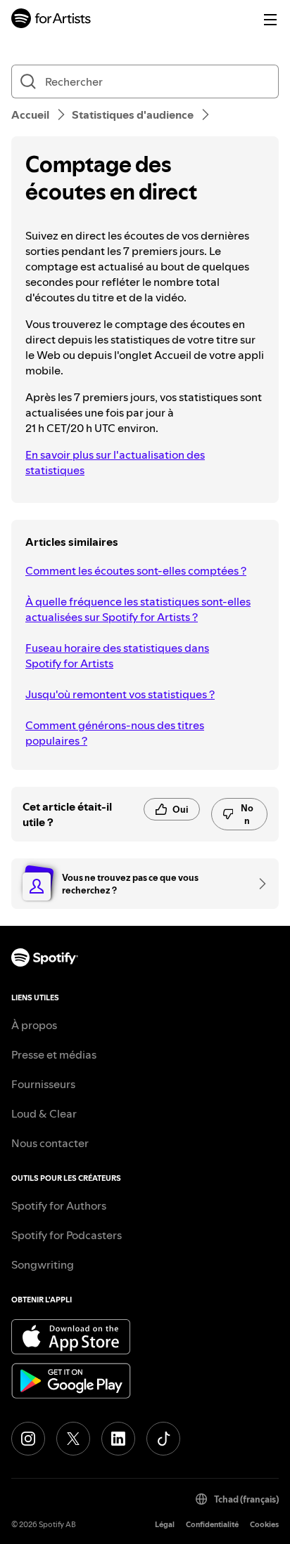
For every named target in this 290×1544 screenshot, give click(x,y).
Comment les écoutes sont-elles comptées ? (135, 570)
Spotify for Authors (58, 1205)
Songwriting (42, 1264)
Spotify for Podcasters (66, 1235)
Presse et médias (53, 1054)
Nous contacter (50, 1143)
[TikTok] (163, 1438)
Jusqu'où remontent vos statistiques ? (120, 694)
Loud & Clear (44, 1113)
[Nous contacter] (257, 884)
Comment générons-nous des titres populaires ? (114, 732)
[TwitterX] (73, 1438)
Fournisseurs (43, 1084)
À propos (34, 1025)
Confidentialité (212, 1524)
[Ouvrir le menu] (270, 19)
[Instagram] (28, 1438)
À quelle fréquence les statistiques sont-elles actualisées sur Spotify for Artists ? (138, 609)
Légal (165, 1524)
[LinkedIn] (118, 1438)
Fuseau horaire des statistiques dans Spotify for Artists (117, 655)
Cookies (264, 1524)
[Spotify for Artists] (51, 20)
